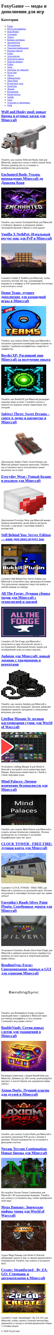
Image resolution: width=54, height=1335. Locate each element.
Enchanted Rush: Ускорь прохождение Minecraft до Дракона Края (22, 178)
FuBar (10, 64)
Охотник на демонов (17, 70)
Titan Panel (12, 80)
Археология (13, 56)
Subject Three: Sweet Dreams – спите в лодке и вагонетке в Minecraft (25, 418)
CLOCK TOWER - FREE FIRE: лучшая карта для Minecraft (26, 846)
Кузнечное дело (15, 83)
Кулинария (12, 91)
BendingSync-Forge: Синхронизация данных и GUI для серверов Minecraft (26, 969)
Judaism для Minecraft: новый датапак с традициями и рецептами (25, 660)
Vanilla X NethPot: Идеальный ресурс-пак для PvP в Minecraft (26, 236)
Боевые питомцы (16, 40)
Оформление (13, 78)
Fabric (10, 53)
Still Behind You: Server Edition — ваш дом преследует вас (26, 537)
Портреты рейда (15, 59)
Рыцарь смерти (15, 50)
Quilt (9, 105)
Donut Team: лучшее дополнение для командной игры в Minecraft (23, 297)
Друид (10, 75)
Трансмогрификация (17, 48)
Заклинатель (13, 42)
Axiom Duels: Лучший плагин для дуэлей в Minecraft (25, 1092)
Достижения (13, 45)
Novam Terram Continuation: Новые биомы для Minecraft (24, 1151)
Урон (9, 67)
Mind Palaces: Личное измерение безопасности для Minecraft (24, 785)
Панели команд (15, 61)
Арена (10, 37)
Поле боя (11, 72)
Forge (10, 26)
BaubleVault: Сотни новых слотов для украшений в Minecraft (22, 1032)
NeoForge (12, 86)
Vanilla (10, 97)
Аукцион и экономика (18, 102)
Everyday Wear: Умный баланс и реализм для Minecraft (26, 479)
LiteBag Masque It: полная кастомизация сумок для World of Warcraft (26, 723)
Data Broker (13, 31)
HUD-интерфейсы (16, 29)
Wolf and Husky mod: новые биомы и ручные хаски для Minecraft (23, 116)
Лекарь (10, 89)
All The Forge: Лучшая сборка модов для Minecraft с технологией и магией (25, 597)
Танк (9, 100)
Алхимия (12, 34)
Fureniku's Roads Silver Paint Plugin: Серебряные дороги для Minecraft (26, 906)
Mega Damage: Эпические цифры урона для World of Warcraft (22, 1211)
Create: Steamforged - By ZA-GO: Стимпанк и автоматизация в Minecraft (24, 1274)
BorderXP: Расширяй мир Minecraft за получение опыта (25, 357)
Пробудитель (13, 94)
